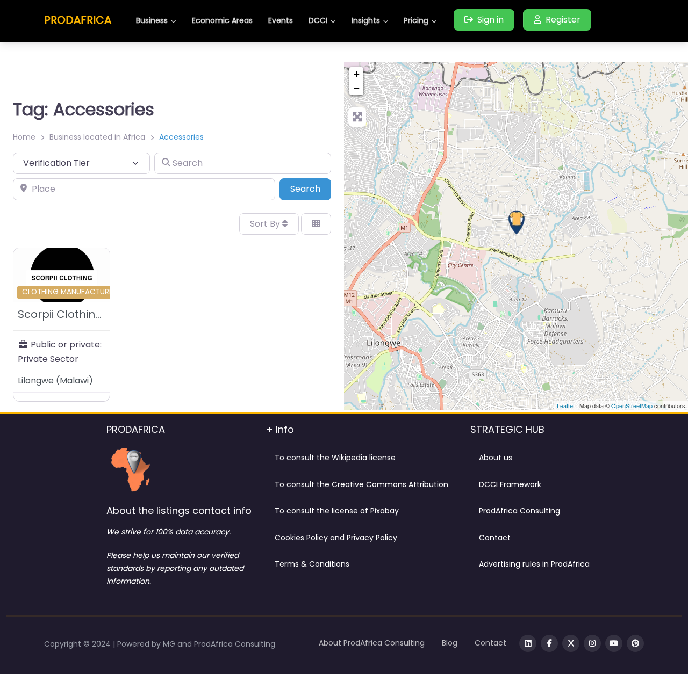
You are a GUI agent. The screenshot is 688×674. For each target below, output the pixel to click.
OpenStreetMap (632, 405)
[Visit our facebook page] (549, 643)
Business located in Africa (97, 137)
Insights (366, 20)
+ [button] (357, 73)
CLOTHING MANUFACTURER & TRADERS (90, 292)
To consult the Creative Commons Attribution (361, 484)
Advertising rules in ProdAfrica (534, 564)
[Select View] (316, 224)
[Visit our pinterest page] (635, 643)
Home (24, 137)
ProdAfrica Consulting (519, 510)
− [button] (357, 87)
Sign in (490, 19)
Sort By (266, 224)
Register (563, 19)
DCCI (318, 20)
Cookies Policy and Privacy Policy (336, 537)
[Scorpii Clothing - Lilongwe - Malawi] (516, 222)
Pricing (416, 20)
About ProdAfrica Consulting (372, 642)
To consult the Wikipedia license (335, 457)
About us (495, 457)
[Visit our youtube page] (613, 643)
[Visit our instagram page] (592, 643)
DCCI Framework (510, 484)
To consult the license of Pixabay (337, 510)
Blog (449, 642)
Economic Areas (222, 20)
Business (152, 20)
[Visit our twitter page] (570, 643)
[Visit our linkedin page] (527, 643)
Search (310, 188)
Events (280, 20)
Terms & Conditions (312, 564)
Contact (495, 537)
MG (170, 644)
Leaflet (566, 405)
